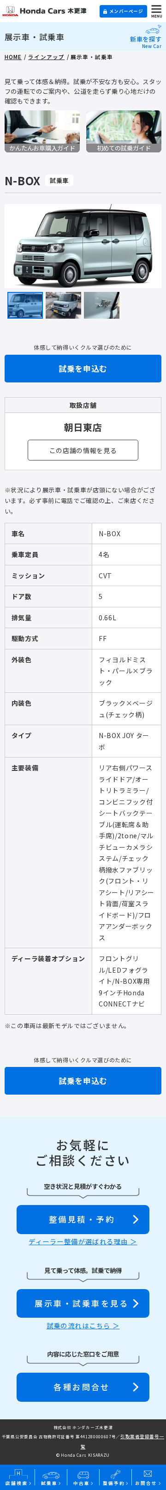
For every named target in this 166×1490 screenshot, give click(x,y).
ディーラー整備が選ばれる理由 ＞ (83, 1241)
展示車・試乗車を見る (82, 1303)
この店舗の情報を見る (83, 450)
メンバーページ (126, 11)
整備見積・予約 (82, 1219)
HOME (13, 57)
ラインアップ (46, 57)
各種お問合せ (81, 1387)
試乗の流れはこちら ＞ (83, 1325)
